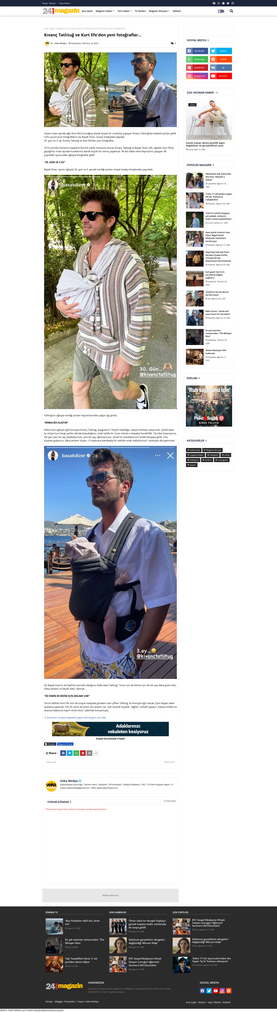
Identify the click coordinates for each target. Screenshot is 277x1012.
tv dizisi (208, 460)
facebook (199, 50)
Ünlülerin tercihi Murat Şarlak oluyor (217, 293)
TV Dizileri (140, 10)
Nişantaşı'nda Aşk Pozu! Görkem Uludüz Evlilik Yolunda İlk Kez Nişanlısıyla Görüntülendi (218, 256)
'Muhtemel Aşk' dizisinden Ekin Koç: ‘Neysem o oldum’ (218, 176)
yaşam (193, 465)
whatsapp (199, 59)
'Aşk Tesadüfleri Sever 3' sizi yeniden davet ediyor (81, 960)
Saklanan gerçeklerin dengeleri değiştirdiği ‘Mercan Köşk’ (147, 941)
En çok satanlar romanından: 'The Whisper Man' (219, 333)
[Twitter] (70, 753)
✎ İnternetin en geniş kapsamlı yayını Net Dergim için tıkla (75, 717)
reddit (223, 59)
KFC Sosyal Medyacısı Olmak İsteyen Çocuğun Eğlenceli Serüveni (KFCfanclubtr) (145, 962)
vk (223, 67)
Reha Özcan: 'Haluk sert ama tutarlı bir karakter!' (218, 312)
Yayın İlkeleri (64, 3)
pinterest (199, 67)
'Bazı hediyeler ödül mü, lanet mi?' (82, 922)
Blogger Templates (65, 1001)
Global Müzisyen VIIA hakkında (216, 352)
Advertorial (195, 450)
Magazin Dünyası (158, 10)
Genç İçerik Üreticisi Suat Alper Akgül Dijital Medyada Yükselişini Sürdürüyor (218, 237)
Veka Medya (69, 781)
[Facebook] (63, 753)
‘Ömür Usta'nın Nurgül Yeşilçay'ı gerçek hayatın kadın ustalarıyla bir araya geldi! (147, 924)
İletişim (202, 1002)
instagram (199, 75)
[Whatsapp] (76, 753)
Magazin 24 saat (65, 28)
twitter (223, 50)
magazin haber (196, 455)
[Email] (89, 753)
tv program (223, 460)
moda (227, 455)
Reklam (177, 10)
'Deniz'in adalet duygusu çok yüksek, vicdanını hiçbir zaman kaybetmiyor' (219, 216)
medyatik (214, 455)
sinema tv (194, 460)
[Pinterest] (83, 753)
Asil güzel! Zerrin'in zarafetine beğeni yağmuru (215, 274)
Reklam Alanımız (110, 895)
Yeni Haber (124, 10)
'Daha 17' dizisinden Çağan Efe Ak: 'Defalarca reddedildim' (219, 196)
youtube (223, 75)
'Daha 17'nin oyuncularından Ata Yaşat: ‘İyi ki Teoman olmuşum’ (211, 960)
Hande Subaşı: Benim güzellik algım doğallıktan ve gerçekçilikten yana (205, 144)
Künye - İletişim (49, 3)
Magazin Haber (104, 10)
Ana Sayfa (87, 10)
